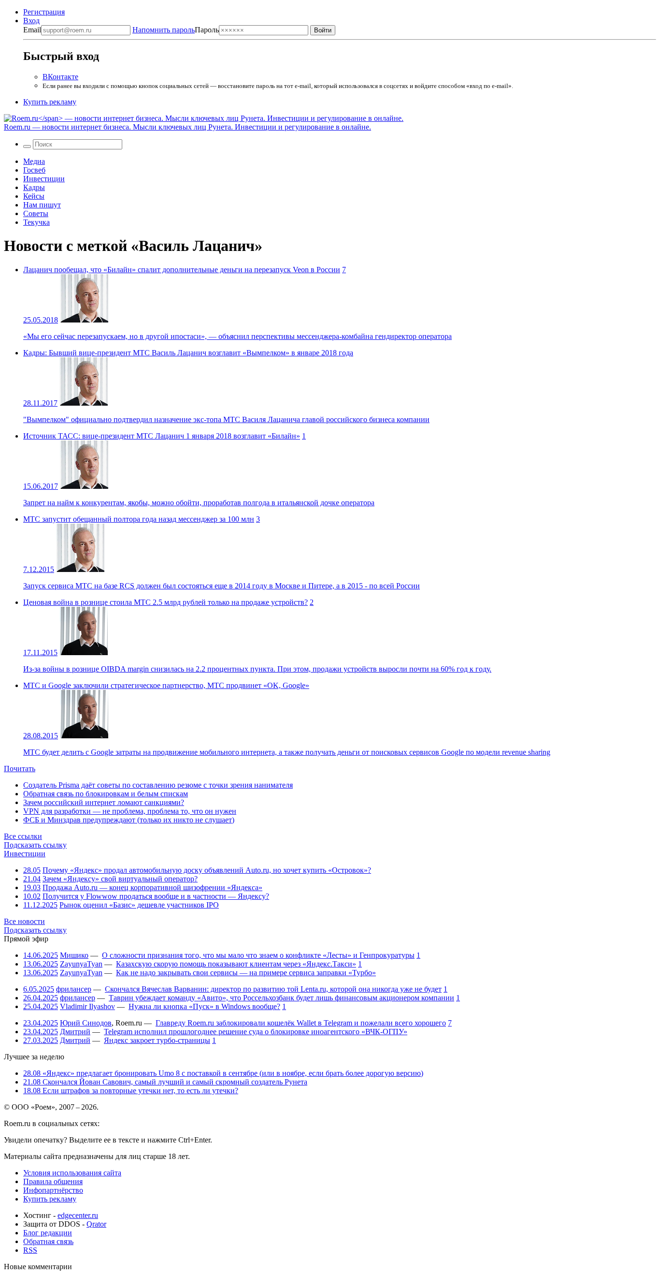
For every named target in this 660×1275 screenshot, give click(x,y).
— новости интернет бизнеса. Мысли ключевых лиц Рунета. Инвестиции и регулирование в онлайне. (187, 127)
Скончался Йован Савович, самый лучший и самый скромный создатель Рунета (165, 1082)
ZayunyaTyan (81, 964)
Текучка (36, 222)
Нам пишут (42, 205)
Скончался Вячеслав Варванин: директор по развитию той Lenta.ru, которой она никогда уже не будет (273, 989)
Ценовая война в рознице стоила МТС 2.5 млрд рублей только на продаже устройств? (165, 602)
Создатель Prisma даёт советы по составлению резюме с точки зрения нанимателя (158, 785)
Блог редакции (47, 1233)
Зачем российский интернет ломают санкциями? (103, 802)
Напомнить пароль (163, 30)
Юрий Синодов (86, 1023)
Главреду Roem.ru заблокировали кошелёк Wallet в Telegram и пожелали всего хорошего (301, 1023)
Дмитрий (75, 1031)
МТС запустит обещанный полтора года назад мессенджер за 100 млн (138, 519)
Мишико (74, 955)
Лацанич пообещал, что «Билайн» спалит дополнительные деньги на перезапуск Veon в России (181, 269)
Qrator (96, 1224)
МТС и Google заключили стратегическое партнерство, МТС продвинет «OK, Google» (166, 685)
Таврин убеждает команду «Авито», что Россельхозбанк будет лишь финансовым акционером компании (281, 998)
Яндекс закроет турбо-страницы (157, 1040)
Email (32, 30)
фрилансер (73, 989)
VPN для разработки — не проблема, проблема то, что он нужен (129, 811)
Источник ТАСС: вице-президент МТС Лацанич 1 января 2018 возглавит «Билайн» (161, 436)
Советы (35, 213)
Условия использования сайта (72, 1173)
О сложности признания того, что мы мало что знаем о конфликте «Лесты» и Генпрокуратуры (258, 955)
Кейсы (33, 196)
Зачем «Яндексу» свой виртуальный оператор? (120, 879)
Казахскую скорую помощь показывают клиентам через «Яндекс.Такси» (236, 964)
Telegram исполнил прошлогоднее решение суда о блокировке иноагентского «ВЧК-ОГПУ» (255, 1031)
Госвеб (34, 170)
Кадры (34, 187)
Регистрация (44, 12)
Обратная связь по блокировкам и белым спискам (105, 794)
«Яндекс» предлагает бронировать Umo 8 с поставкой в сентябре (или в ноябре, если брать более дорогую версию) (223, 1073)
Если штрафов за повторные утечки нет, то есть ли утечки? (130, 1090)
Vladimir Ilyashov (87, 1006)
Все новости (24, 921)
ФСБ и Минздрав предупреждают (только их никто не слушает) (128, 820)
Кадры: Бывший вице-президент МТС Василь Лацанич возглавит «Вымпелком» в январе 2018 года (188, 353)
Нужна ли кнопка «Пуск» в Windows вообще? (204, 1006)
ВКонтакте (60, 77)
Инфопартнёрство (53, 1190)
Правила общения (53, 1181)
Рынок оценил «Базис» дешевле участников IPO (139, 905)
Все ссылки (23, 836)
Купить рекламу (49, 102)
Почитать (19, 768)
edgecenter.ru (77, 1215)
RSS (30, 1250)
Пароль (175, 30)
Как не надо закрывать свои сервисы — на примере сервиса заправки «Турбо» (246, 972)
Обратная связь (48, 1241)
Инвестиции (44, 179)
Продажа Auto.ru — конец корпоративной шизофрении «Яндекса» (152, 887)
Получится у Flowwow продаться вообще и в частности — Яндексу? (156, 896)
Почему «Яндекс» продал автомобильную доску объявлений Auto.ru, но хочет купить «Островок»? (207, 870)
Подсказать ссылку (35, 845)
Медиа (34, 161)
